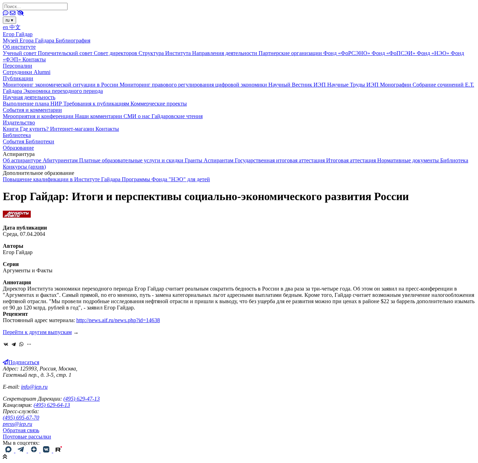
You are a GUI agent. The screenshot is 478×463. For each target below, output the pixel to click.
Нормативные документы (408, 160)
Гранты (194, 160)
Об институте (19, 47)
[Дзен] (34, 451)
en (6, 27)
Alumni (42, 72)
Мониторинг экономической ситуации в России (61, 85)
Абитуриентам (61, 160)
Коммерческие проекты (159, 104)
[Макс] (9, 451)
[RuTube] (58, 451)
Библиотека (17, 135)
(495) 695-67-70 (21, 418)
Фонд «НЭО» (434, 53)
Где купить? (35, 129)
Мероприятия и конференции (39, 116)
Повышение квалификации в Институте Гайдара (62, 179)
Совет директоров (116, 53)
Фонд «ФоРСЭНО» (347, 53)
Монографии (396, 85)
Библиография (73, 40)
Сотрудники (18, 72)
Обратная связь (21, 430)
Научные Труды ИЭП (353, 85)
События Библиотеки (28, 141)
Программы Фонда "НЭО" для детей (166, 179)
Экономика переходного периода (63, 91)
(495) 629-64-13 (52, 405)
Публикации (18, 78)
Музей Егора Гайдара (29, 40)
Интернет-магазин (73, 129)
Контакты (34, 59)
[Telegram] (13, 344)
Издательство (19, 122)
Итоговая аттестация (351, 160)
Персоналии (17, 66)
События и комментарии (32, 110)
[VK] (47, 451)
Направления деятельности (225, 53)
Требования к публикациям (97, 104)
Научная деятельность (29, 97)
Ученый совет (20, 53)
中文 (15, 27)
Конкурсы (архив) (24, 167)
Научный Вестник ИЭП (297, 85)
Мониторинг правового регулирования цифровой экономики (194, 85)
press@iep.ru (17, 424)
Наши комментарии (99, 116)
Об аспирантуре (23, 160)
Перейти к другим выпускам (37, 332)
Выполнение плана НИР (33, 104)
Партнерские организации (291, 53)
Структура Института (165, 53)
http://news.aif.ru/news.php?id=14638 (118, 320)
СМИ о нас (138, 116)
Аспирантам (219, 160)
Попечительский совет (66, 53)
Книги (11, 129)
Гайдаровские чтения (177, 116)
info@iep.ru (34, 387)
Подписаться (23, 362)
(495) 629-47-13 (81, 399)
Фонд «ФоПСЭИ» (394, 53)
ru (9, 20)
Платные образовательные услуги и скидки (132, 160)
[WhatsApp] (21, 344)
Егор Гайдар (18, 34)
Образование (18, 148)
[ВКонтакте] (6, 344)
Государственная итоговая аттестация (280, 160)
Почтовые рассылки (27, 437)
